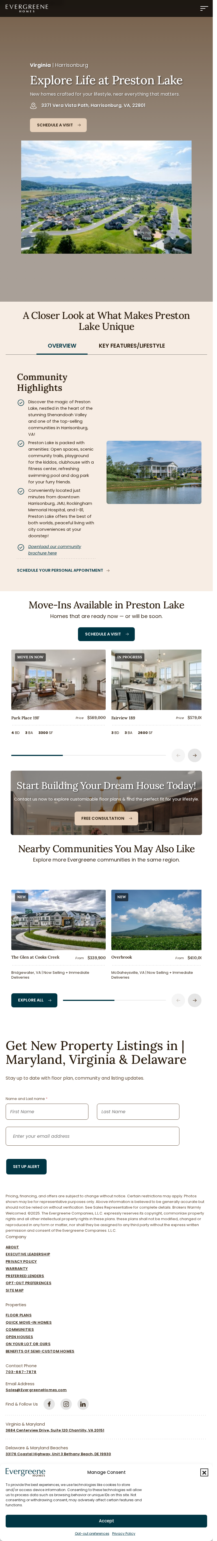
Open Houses (19, 1334)
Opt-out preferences (92, 1533)
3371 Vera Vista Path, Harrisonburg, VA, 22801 (93, 105)
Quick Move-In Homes (29, 1319)
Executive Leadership (28, 1251)
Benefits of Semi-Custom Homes (40, 1348)
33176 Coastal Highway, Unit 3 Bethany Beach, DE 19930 (58, 1451)
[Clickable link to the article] (57, 694)
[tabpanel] (106, 466)
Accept (106, 1521)
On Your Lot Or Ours (28, 1341)
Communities (20, 1327)
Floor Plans (19, 1312)
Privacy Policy (123, 1533)
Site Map (14, 1287)
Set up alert (26, 1164)
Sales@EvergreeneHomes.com (36, 1387)
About (12, 1244)
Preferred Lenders (25, 1273)
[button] (204, 1472)
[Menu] (204, 8)
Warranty (17, 1266)
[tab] (62, 345)
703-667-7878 (21, 1369)
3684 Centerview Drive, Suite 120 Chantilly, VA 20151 (55, 1427)
